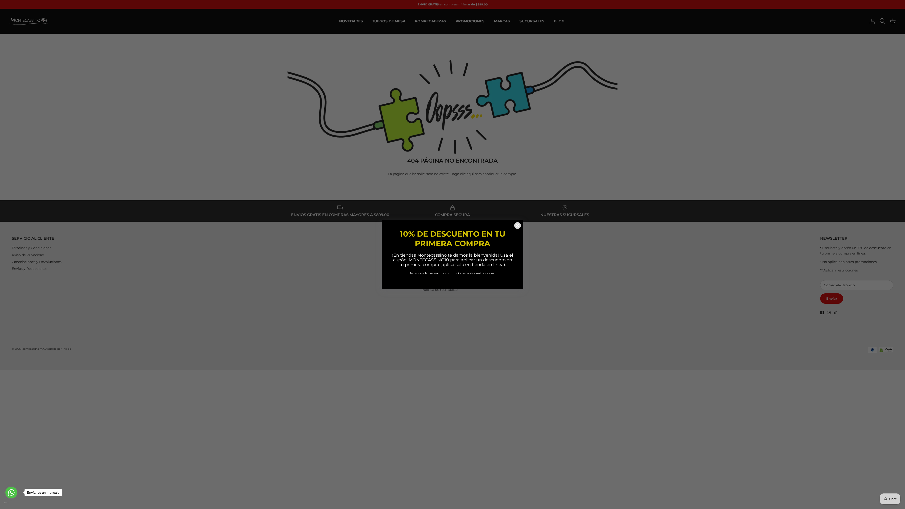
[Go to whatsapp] (11, 492)
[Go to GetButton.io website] (11, 503)
